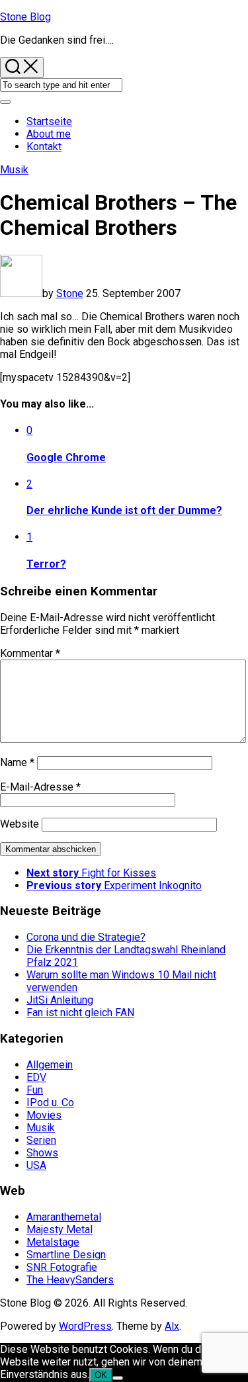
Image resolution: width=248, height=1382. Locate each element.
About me (48, 134)
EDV (36, 1077)
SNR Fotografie (61, 1267)
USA (36, 1165)
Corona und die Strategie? (85, 937)
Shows (42, 1152)
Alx (172, 1326)
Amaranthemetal (63, 1217)
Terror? (46, 564)
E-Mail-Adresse (40, 787)
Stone (69, 293)
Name (17, 762)
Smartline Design (66, 1254)
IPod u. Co (50, 1102)
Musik (14, 169)
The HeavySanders (70, 1280)
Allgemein (49, 1064)
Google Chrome (66, 457)
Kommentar (30, 653)
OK (101, 1375)
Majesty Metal (59, 1229)
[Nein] (117, 1378)
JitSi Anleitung (59, 1000)
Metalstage (52, 1242)
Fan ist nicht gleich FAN (80, 1012)
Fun (34, 1090)
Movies (44, 1115)
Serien (41, 1140)
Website (19, 824)
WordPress (85, 1326)
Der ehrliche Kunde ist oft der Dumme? (124, 510)
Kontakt (44, 146)
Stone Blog (25, 17)
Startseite (49, 121)
